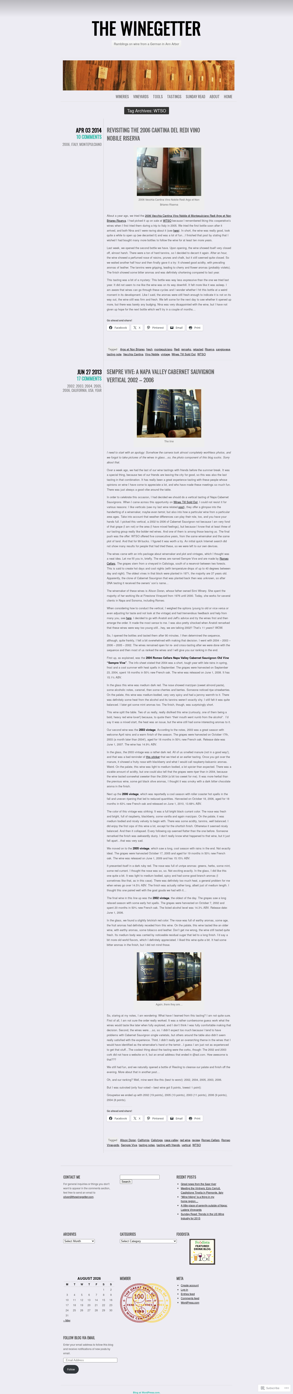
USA (91, 390)
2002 (70, 386)
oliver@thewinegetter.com (78, 1197)
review (196, 1140)
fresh (149, 349)
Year (98, 390)
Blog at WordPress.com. (146, 1392)
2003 (79, 386)
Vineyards (141, 96)
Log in (184, 1289)
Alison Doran (128, 1140)
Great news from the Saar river (198, 1184)
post (181, 507)
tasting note (114, 354)
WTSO (167, 220)
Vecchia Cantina (133, 354)
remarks (186, 349)
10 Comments (89, 136)
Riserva (209, 349)
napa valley (171, 1140)
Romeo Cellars (210, 1140)
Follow (71, 1369)
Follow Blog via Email (79, 1337)
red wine (185, 1140)
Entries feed (188, 1294)
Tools (158, 96)
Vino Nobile (152, 354)
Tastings (174, 96)
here (176, 230)
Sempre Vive (129, 1145)
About (215, 96)
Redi (177, 349)
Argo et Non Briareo (132, 349)
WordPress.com (190, 1302)
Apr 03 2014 (89, 130)
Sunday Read (195, 96)
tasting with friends (168, 1145)
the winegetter (146, 27)
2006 (66, 144)
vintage (165, 354)
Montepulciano (90, 144)
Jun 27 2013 (89, 372)
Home (228, 96)
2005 (97, 386)
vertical (186, 1145)
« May (66, 1320)
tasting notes (147, 1145)
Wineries (122, 96)
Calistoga (157, 1140)
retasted (198, 349)
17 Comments (89, 378)
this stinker (153, 757)
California (79, 390)
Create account (190, 1285)
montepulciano (163, 349)
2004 (88, 386)
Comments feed (190, 1298)
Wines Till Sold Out (184, 354)
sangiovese (223, 349)
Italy (74, 144)
